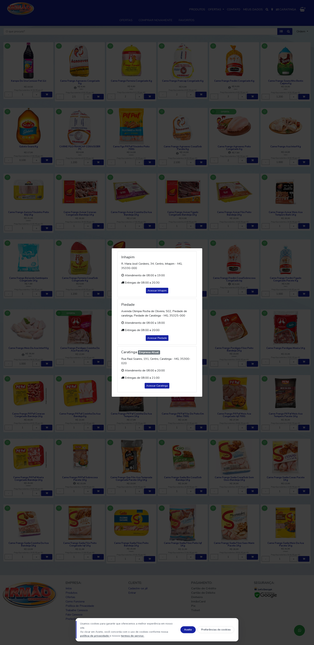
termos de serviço (132, 636)
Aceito (188, 629)
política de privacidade (95, 636)
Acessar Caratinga (157, 385)
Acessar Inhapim (157, 290)
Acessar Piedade (157, 338)
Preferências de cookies (216, 629)
